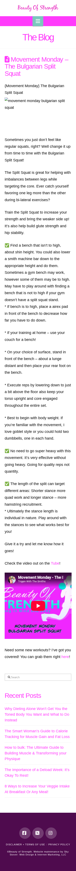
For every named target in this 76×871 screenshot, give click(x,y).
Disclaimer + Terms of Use (25, 844)
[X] (38, 833)
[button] (38, 21)
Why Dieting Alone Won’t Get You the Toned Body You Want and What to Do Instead (37, 714)
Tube (55, 563)
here (65, 657)
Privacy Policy (59, 844)
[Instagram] (51, 833)
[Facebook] (25, 833)
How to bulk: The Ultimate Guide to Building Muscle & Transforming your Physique (35, 753)
